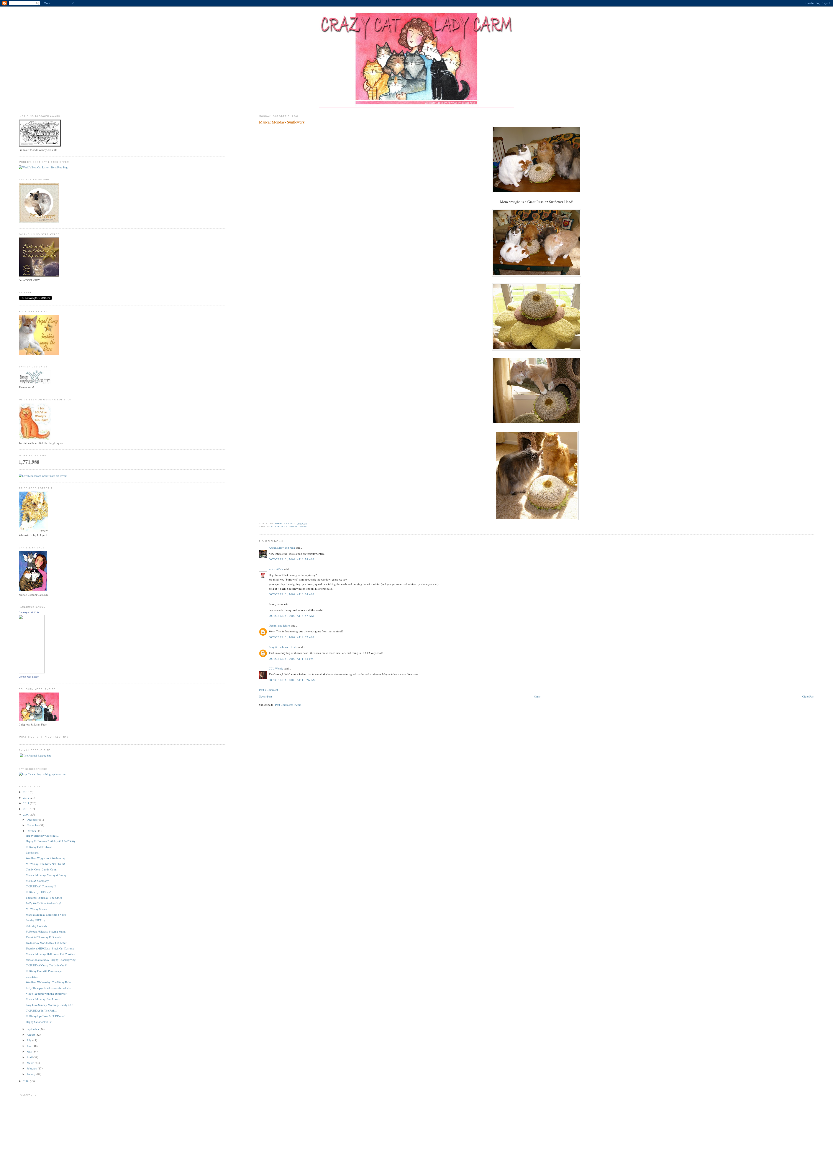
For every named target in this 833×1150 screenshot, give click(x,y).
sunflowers (298, 526)
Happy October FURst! (39, 1022)
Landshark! (32, 852)
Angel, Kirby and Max (282, 547)
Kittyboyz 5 (279, 526)
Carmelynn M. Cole (29, 612)
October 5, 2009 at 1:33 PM (291, 659)
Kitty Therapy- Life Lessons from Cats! (48, 988)
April (30, 1057)
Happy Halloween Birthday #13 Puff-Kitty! (51, 841)
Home (537, 696)
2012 (26, 798)
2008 (26, 1081)
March (31, 1063)
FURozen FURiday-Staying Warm (46, 931)
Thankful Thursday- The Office (44, 898)
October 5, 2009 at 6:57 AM (291, 616)
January (31, 1074)
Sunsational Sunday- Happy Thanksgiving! (51, 960)
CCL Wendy (276, 668)
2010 (26, 809)
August (31, 1034)
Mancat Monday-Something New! (46, 914)
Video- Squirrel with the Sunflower (46, 993)
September (33, 1029)
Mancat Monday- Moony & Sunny (46, 875)
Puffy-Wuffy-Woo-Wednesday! (43, 903)
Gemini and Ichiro (279, 625)
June (30, 1046)
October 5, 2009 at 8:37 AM (291, 637)
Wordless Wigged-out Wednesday (45, 858)
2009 (26, 814)
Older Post (808, 696)
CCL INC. (32, 977)
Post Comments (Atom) (288, 705)
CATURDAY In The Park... (41, 1010)
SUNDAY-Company (37, 881)
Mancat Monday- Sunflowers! (43, 999)
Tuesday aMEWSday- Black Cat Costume (50, 948)
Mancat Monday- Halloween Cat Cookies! (50, 954)
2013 (26, 792)
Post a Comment (268, 690)
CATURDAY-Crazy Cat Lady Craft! (46, 965)
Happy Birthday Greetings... (42, 835)
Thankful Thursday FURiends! (44, 937)
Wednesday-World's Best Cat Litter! (46, 943)
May (30, 1051)
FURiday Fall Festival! (39, 847)
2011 (26, 803)
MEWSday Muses (36, 909)
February (32, 1068)
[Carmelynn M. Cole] (32, 672)
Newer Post (265, 696)
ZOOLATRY (276, 569)
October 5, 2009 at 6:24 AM (291, 559)
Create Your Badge (29, 676)
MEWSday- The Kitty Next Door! (45, 864)
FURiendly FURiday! (38, 892)
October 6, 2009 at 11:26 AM (292, 680)
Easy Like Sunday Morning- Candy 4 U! (49, 1005)
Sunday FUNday (35, 920)
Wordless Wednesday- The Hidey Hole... (49, 982)
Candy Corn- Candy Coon (41, 869)
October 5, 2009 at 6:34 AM (291, 594)
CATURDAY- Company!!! (41, 886)
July (29, 1040)
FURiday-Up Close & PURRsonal (45, 1016)
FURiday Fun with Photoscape (44, 971)
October (32, 831)
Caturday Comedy (36, 926)
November (33, 825)
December (33, 819)
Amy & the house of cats (283, 647)
